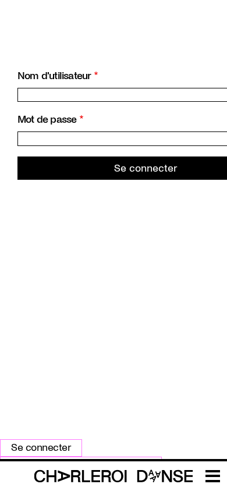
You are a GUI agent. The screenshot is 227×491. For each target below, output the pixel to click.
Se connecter (41, 447)
